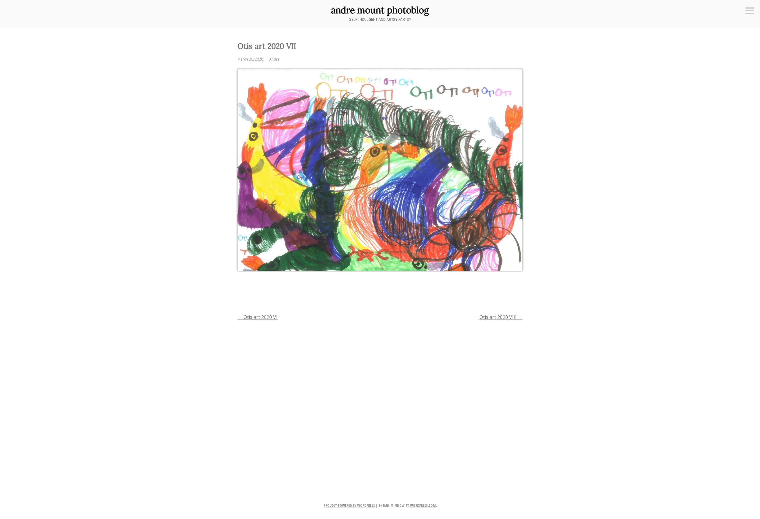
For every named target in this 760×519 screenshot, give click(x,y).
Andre (274, 59)
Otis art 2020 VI (258, 317)
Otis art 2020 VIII (500, 317)
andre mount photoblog (380, 10)
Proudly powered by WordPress (349, 505)
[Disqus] (380, 402)
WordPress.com (423, 505)
